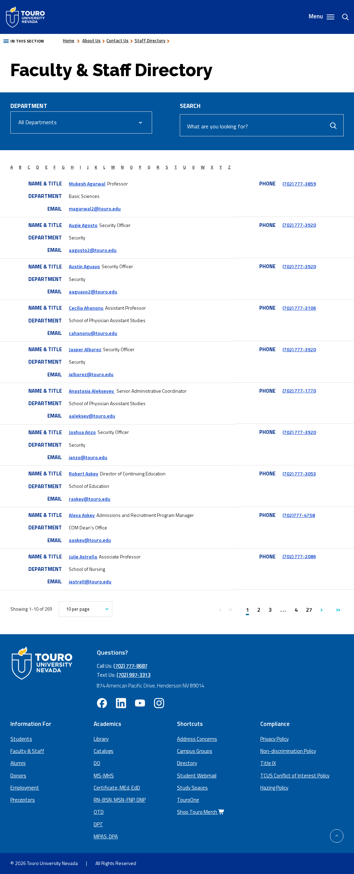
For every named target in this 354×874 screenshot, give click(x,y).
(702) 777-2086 (299, 556)
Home (68, 40)
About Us (91, 40)
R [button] (158, 167)
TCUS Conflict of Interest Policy (294, 776)
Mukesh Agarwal (87, 183)
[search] (342, 17)
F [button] (55, 167)
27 (309, 610)
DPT (98, 824)
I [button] (80, 167)
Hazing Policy (274, 788)
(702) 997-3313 (133, 675)
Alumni (18, 763)
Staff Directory (149, 40)
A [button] (11, 167)
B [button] (20, 167)
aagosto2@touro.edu (93, 250)
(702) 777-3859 (299, 183)
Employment (24, 788)
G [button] (63, 167)
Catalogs (103, 751)
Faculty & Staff (27, 751)
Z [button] (229, 167)
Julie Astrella (83, 556)
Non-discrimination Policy (288, 751)
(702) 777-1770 (299, 390)
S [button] (167, 167)
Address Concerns (197, 739)
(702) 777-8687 (130, 666)
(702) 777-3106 (299, 307)
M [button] (113, 167)
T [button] (175, 167)
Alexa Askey (82, 515)
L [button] (104, 167)
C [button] (29, 167)
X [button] (212, 167)
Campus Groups (194, 751)
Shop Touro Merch (197, 812)
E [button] (46, 167)
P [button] (140, 167)
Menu (316, 17)
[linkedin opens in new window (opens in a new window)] (121, 703)
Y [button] (221, 167)
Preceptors (22, 800)
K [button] (96, 167)
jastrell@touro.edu (90, 581)
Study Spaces (192, 788)
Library (101, 739)
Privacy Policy (274, 739)
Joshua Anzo (82, 432)
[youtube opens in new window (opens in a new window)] (140, 703)
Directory (187, 763)
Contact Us (117, 40)
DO (97, 763)
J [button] (87, 167)
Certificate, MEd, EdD (117, 788)
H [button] (72, 167)
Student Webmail (196, 776)
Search (190, 105)
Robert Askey (83, 473)
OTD (99, 812)
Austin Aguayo (84, 266)
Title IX (268, 763)
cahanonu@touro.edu (93, 333)
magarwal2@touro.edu (95, 208)
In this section (27, 41)
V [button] (193, 167)
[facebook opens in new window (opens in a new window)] (102, 703)
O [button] (131, 167)
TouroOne (188, 800)
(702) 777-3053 (299, 473)
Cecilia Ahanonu (86, 307)
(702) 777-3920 (299, 224)
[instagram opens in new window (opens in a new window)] (159, 703)
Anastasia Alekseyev (92, 390)
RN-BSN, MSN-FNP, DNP (120, 800)
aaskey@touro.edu (90, 540)
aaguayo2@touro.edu (93, 291)
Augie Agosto (83, 225)
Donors (18, 776)
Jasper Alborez (85, 349)
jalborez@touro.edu (91, 374)
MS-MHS (104, 776)
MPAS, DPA (106, 836)
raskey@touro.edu (89, 498)
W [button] (203, 167)
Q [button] (149, 167)
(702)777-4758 (298, 515)
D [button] (37, 167)
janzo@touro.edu (88, 457)
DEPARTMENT (28, 105)
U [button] (184, 167)
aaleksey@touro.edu (92, 415)
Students (21, 739)
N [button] (122, 167)
